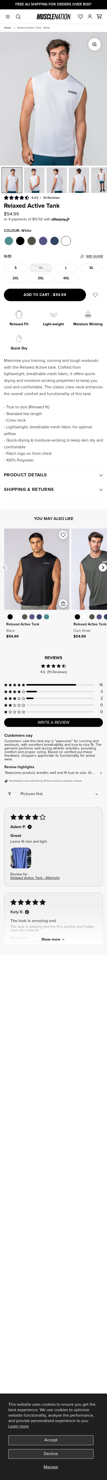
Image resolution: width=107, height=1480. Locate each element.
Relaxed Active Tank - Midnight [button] (34, 878)
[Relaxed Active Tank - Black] (10, 617)
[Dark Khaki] (32, 241)
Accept (50, 1440)
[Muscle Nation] (54, 16)
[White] (66, 241)
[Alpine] (9, 241)
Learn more (18, 1426)
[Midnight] (43, 241)
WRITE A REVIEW (53, 722)
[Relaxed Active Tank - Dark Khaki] (25, 617)
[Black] (20, 241)
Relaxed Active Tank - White (33, 27)
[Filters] (9, 793)
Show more (51, 939)
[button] (99, 16)
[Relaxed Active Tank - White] (17, 617)
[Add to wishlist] (63, 535)
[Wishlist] (80, 16)
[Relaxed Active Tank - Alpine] (46, 617)
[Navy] (54, 241)
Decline (51, 1454)
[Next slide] (103, 567)
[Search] (18, 16)
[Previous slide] (4, 567)
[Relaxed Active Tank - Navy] (39, 617)
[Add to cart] (63, 603)
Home (7, 27)
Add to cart (45, 295)
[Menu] (7, 16)
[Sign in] (90, 16)
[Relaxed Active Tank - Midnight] (32, 617)
